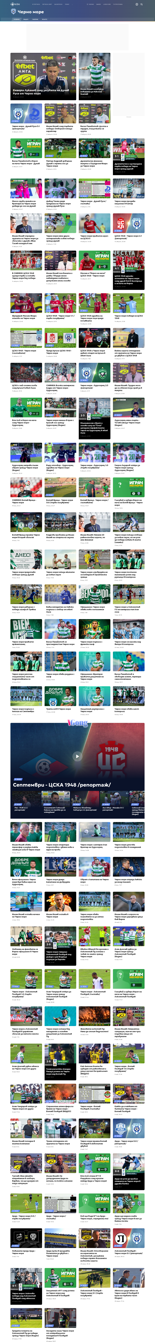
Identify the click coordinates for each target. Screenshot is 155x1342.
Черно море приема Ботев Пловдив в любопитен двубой (93, 1143)
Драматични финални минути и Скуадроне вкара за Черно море (93, 163)
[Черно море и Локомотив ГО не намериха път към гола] (129, 594)
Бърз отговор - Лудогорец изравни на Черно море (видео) (59, 467)
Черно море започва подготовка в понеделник (128, 846)
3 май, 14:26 (16, 1221)
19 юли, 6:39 (50, 540)
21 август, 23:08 (120, 172)
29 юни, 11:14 (50, 647)
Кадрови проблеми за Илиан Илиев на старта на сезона (60, 536)
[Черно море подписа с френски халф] (94, 629)
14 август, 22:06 (85, 324)
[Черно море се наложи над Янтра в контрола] (129, 629)
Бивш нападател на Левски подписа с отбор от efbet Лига (60, 609)
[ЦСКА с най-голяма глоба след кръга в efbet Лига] (26, 373)
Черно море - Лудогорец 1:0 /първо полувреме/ (94, 466)
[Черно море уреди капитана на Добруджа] (60, 867)
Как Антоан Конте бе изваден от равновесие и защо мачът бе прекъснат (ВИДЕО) (94, 1070)
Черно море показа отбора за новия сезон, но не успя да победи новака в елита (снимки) (128, 538)
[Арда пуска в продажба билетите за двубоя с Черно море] (60, 1238)
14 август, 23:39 (120, 241)
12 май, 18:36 (50, 1002)
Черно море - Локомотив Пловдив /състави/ (93, 992)
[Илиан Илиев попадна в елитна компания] (26, 1128)
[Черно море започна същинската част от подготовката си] (26, 661)
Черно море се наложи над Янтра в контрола (128, 643)
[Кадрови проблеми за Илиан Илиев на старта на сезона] (60, 522)
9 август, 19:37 (120, 473)
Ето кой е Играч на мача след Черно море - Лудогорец (24, 422)
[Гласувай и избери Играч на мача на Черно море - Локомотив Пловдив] (129, 979)
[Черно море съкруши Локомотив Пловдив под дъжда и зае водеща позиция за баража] (60, 936)
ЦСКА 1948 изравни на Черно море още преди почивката (91, 318)
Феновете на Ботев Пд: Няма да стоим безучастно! (94, 1030)
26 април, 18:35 (17, 1301)
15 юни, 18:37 (16, 853)
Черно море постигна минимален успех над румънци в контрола (126, 574)
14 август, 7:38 (85, 358)
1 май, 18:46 (50, 1259)
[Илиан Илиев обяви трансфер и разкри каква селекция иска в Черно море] (26, 832)
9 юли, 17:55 (50, 577)
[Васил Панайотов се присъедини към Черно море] (60, 629)
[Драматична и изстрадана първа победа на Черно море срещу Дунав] (129, 148)
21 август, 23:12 (51, 169)
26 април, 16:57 (51, 1341)
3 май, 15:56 (118, 1146)
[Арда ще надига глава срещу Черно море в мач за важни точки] (129, 1203)
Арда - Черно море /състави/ (56, 1217)
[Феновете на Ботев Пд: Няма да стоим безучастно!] (94, 1016)
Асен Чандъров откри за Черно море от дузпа (24, 1107)
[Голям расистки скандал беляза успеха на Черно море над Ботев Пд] (60, 1053)
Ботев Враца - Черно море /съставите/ (94, 501)
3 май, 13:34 (50, 1221)
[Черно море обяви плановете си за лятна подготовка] (94, 902)
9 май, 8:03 (49, 1146)
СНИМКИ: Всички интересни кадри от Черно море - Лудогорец (60, 388)
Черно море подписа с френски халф (91, 643)
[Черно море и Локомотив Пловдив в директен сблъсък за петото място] (26, 1016)
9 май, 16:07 (118, 1114)
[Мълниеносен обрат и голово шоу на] (94, 407)
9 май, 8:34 (15, 1146)
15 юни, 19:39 (119, 714)
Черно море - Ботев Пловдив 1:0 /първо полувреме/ (125, 1068)
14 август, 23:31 (51, 284)
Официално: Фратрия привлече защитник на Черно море (92, 676)
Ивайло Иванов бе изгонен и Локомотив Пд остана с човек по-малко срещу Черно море (94, 953)
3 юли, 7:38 (49, 615)
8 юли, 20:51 (118, 580)
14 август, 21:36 (120, 321)
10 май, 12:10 (84, 1034)
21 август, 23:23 (85, 134)
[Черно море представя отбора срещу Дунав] (26, 559)
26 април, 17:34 (85, 1298)
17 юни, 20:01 (84, 714)
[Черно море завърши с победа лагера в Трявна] (26, 594)
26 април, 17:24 (119, 1301)
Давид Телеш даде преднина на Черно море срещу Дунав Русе (58, 203)
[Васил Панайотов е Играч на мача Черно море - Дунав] (26, 148)
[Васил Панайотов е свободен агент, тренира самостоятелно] (129, 661)
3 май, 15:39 (50, 1184)
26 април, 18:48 (85, 1264)
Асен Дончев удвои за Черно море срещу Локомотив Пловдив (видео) (126, 953)
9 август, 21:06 (17, 428)
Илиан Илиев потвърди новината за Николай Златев (92, 91)
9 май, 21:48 (118, 1039)
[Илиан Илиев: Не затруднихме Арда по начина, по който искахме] (60, 1163)
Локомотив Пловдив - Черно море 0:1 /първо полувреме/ (91, 1293)
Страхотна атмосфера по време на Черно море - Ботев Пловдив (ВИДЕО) (59, 1109)
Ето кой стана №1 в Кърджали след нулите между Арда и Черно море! (93, 1178)
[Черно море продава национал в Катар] (129, 188)
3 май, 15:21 (118, 1187)
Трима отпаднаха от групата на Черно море (58, 1142)
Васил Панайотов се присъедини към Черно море (60, 643)
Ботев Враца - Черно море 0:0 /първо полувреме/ (59, 501)
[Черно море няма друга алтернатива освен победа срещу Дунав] (60, 223)
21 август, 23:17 (17, 166)
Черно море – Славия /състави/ (126, 1332)
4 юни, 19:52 (16, 920)
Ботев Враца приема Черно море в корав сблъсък (26, 536)
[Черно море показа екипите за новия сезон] (60, 559)
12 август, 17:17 (120, 358)
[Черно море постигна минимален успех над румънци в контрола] (129, 559)
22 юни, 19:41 (16, 682)
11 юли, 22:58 (84, 543)
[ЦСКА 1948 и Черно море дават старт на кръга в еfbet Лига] (94, 338)
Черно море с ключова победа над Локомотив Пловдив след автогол (24, 1296)
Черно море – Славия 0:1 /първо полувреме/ (93, 1332)
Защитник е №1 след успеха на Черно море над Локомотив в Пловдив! (60, 1293)
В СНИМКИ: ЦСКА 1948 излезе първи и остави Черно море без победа (23, 275)
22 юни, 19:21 (84, 682)
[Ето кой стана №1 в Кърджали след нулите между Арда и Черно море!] (94, 1163)
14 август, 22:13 (51, 321)
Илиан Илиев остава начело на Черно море (26, 915)
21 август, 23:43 (18, 97)
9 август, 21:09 (120, 393)
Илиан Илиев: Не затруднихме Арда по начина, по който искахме (59, 1178)
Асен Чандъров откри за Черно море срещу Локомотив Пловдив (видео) (58, 995)
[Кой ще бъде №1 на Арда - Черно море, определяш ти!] (94, 1203)
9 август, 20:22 (17, 473)
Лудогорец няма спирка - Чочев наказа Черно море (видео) (127, 422)
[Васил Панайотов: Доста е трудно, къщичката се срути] (94, 113)
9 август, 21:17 (85, 391)
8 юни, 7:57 (118, 885)
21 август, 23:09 (85, 169)
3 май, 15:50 (16, 1186)
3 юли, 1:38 (83, 612)
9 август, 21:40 (51, 393)
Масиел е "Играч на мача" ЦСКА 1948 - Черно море (92, 274)
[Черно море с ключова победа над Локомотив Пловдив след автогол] (26, 1278)
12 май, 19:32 (84, 959)
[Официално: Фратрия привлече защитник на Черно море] (94, 661)
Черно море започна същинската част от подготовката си (23, 676)
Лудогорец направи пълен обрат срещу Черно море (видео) (25, 467)
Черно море (31, 11)
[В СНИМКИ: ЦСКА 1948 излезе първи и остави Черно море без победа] (26, 260)
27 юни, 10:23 (84, 647)
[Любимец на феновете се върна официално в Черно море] (26, 936)
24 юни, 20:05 (119, 647)
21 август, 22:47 (17, 209)
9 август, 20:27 (120, 428)
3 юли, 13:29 (16, 612)
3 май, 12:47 (84, 1221)
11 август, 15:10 (17, 391)
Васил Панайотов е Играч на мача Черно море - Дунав (26, 162)
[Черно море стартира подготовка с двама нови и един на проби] (60, 832)
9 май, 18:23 (50, 1077)
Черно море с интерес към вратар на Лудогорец (93, 846)
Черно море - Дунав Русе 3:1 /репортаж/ (26, 127)
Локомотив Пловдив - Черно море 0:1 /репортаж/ (129, 1252)
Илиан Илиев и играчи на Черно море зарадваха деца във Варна (129, 916)
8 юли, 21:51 (84, 580)
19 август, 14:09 (85, 241)
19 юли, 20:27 (50, 505)
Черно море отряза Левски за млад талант (128, 880)
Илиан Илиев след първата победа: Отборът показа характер (59, 128)
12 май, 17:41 (118, 1000)
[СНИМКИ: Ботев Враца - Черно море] (26, 487)
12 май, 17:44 (84, 997)
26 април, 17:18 (16, 1339)
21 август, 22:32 (51, 209)
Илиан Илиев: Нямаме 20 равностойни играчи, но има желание (92, 537)
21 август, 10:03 (120, 206)
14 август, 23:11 (85, 279)
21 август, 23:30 (51, 134)
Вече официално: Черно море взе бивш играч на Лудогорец (24, 882)
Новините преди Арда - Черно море (24, 1252)
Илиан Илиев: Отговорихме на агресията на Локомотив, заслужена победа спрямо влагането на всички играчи (94, 1256)
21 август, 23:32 (17, 132)
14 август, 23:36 (17, 281)
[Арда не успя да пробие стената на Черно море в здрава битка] (129, 1163)
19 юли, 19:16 (119, 508)
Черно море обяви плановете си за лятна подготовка (92, 916)
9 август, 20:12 (51, 473)
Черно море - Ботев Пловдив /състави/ (90, 1107)
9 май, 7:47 (84, 1149)
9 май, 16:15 (84, 1112)
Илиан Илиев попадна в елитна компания (23, 1142)
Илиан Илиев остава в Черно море (57, 915)
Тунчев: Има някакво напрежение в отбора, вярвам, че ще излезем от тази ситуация (25, 1180)
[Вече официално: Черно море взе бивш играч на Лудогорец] (26, 867)
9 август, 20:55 (85, 436)
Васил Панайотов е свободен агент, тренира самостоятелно (128, 676)
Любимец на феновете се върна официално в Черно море (25, 951)
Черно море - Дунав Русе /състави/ (93, 202)
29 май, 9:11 (118, 922)
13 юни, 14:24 (119, 850)
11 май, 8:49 (50, 1039)
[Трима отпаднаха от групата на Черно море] (60, 1128)
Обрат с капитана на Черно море (94, 880)
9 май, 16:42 (50, 1114)
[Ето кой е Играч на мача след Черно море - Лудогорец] (26, 407)
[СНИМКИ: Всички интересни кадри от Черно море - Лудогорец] (60, 373)
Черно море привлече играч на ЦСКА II (94, 237)
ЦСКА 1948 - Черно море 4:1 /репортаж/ (128, 237)
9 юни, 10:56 (84, 885)
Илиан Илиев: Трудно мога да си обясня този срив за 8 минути (128, 388)
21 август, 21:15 (85, 206)
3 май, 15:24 (84, 1184)
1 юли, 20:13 (118, 615)
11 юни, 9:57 (50, 885)
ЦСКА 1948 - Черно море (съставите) (24, 351)
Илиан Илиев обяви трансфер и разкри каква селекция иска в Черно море (26, 847)
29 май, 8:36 (16, 957)
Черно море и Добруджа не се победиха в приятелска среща (94, 574)
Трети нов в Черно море (58, 709)
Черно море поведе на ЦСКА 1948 (129, 317)
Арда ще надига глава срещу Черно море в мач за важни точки (128, 1218)
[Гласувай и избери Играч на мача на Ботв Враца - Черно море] (129, 487)
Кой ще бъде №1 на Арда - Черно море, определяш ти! (94, 1217)
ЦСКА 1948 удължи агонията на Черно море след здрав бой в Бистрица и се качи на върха (128, 280)
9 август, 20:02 (85, 471)
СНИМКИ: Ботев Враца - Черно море (24, 501)
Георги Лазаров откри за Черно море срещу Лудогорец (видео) (127, 467)
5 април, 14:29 (119, 1336)
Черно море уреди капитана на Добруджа (58, 880)
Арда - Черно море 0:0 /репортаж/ (126, 1142)
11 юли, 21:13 (118, 545)
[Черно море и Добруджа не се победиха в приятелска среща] (94, 559)
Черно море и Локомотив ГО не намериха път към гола (127, 609)
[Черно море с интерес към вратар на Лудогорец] (94, 832)
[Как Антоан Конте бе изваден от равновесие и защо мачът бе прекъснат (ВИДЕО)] (94, 1053)
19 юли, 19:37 (84, 505)
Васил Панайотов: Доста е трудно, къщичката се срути (94, 128)
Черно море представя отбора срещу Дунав (23, 573)
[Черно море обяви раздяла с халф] (60, 661)
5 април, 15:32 (84, 1336)
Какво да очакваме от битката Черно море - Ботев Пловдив (126, 1109)
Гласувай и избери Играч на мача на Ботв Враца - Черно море (129, 502)
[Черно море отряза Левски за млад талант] (129, 867)
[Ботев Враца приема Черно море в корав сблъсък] (26, 522)
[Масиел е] (94, 260)
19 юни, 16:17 (119, 682)
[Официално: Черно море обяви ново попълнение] (94, 594)
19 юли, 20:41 (16, 505)
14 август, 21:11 (17, 356)
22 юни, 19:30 (50, 679)
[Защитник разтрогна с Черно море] (94, 696)
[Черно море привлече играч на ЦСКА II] (94, 223)
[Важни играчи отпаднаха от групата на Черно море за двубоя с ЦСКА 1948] (129, 338)
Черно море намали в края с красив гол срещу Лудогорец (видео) (60, 422)
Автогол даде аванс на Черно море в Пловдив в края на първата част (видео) (127, 1294)
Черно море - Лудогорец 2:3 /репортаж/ (94, 386)
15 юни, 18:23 (50, 853)
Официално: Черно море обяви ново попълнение (92, 608)
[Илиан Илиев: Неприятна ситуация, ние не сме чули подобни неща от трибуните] (129, 1016)
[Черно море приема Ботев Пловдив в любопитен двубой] (94, 1128)
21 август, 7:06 (51, 244)
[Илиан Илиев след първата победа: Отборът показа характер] (60, 113)
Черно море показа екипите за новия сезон (60, 573)
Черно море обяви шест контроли (127, 710)
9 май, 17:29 (118, 1074)
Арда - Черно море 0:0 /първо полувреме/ (24, 1217)
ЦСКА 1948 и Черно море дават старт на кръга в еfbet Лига (92, 353)
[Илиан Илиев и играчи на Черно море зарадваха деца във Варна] (129, 902)
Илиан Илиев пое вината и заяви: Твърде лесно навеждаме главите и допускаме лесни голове (59, 277)
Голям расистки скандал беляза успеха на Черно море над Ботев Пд (58, 1071)
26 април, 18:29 (51, 1298)
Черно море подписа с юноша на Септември (23, 710)
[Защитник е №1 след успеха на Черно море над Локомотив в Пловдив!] (60, 1278)
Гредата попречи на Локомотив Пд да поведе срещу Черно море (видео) (25, 1333)
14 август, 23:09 (120, 286)
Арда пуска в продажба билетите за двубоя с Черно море (58, 1253)
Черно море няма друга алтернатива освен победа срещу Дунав (60, 238)
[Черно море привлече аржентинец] (26, 629)
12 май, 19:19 (118, 959)
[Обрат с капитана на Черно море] (94, 867)
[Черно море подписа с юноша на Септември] (26, 696)
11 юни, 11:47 (16, 887)
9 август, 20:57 (51, 428)
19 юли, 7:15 (15, 540)
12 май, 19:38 (50, 962)
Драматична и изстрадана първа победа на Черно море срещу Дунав (128, 166)
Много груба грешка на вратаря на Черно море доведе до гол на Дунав (24, 203)
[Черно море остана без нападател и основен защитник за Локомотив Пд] (60, 1016)
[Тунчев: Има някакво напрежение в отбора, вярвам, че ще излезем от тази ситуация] (26, 1163)
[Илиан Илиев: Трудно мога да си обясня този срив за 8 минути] (129, 373)
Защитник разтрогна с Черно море (92, 710)
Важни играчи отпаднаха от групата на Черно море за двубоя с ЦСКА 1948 (128, 353)
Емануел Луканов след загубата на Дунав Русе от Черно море (41, 92)
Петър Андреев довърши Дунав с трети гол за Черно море (59, 163)
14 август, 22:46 (17, 321)
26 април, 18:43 (119, 1256)
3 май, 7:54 (118, 1224)
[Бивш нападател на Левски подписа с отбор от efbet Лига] (60, 594)
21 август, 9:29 (17, 246)
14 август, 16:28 (51, 356)
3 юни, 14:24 (84, 922)
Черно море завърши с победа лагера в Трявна (24, 608)
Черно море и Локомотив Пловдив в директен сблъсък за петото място (25, 1031)
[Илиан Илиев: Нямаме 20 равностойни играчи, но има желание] (94, 522)
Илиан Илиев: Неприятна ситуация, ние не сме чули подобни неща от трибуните (128, 1032)
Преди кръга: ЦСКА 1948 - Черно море (59, 351)
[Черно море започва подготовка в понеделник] (129, 832)
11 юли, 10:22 (16, 577)
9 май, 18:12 (84, 1076)
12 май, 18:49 (16, 1000)
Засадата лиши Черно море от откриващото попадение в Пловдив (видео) (60, 1334)
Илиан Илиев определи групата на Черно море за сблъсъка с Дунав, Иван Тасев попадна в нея (25, 240)
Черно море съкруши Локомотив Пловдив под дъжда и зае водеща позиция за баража (58, 955)
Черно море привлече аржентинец (23, 643)
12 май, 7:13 (15, 1037)
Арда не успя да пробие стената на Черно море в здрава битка (127, 1181)
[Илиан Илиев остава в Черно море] (60, 902)
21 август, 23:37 (85, 97)
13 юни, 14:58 (84, 850)
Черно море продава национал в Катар (125, 202)
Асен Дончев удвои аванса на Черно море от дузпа (25, 1067)
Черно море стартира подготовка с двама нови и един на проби (60, 847)
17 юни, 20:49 (16, 714)
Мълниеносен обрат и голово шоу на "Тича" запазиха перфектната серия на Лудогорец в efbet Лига (94, 428)
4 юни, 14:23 (50, 920)
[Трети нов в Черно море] (60, 696)
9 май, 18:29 (16, 1072)
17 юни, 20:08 (50, 712)
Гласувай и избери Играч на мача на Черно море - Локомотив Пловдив (128, 994)
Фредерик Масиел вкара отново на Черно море (24, 317)
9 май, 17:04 (16, 1112)
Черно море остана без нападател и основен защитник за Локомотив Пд (59, 1032)
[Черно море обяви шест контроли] (129, 696)
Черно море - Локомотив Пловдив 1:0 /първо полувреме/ (24, 994)
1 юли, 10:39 (16, 647)
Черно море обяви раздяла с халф (60, 675)
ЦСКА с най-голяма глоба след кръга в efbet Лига (24, 386)
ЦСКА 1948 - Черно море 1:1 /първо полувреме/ (60, 317)
